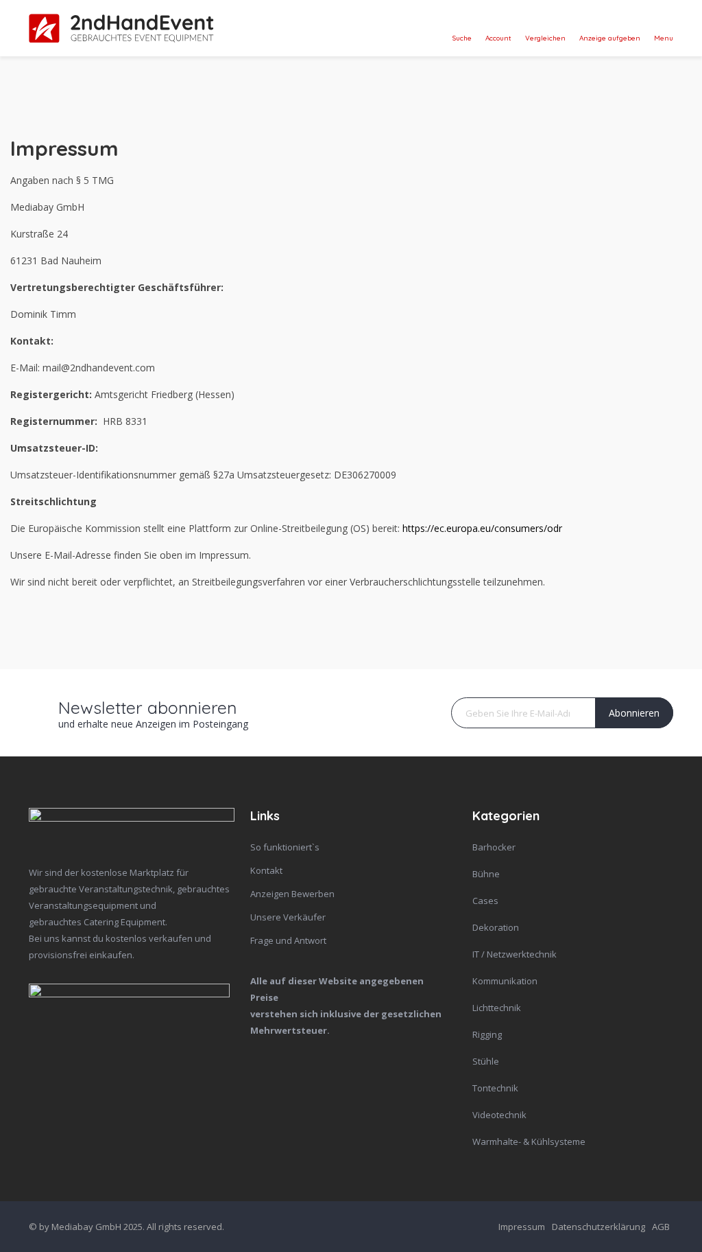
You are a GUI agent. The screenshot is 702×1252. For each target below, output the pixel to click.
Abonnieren (634, 712)
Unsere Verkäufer (288, 917)
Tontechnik (495, 1088)
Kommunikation (504, 981)
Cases (485, 900)
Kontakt (266, 870)
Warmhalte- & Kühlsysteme (528, 1141)
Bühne (486, 874)
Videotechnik (499, 1115)
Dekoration (495, 927)
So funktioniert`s (284, 847)
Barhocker (494, 847)
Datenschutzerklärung (598, 1226)
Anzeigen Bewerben (292, 894)
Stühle (485, 1061)
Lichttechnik (496, 1007)
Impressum (521, 1226)
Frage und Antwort (288, 940)
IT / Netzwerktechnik (514, 954)
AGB (661, 1226)
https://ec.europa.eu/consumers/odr (482, 528)
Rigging (487, 1034)
